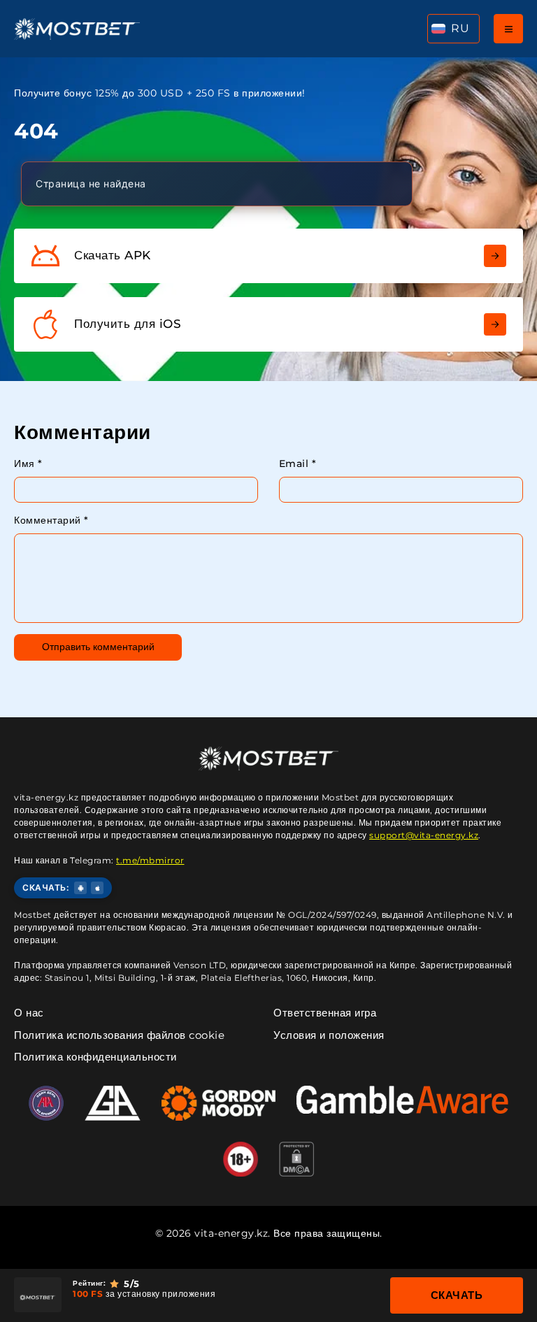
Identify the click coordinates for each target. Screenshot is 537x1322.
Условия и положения (329, 1035)
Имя (28, 463)
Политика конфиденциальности (95, 1056)
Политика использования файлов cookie (119, 1035)
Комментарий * (51, 520)
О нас (29, 1012)
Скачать (457, 1295)
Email (298, 463)
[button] (453, 28)
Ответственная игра (324, 1012)
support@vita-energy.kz (423, 835)
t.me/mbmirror (150, 860)
